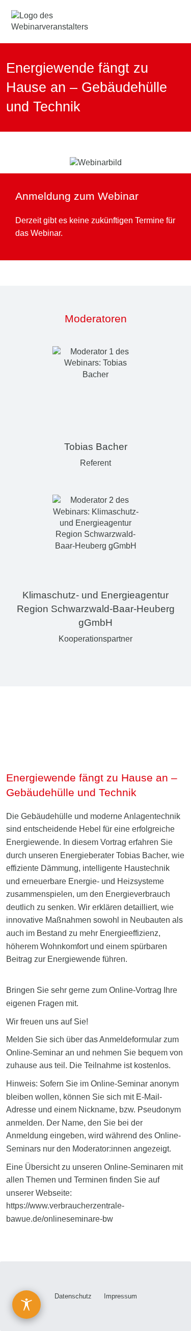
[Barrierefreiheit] (26, 1304)
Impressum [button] (120, 1296)
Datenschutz (73, 1296)
